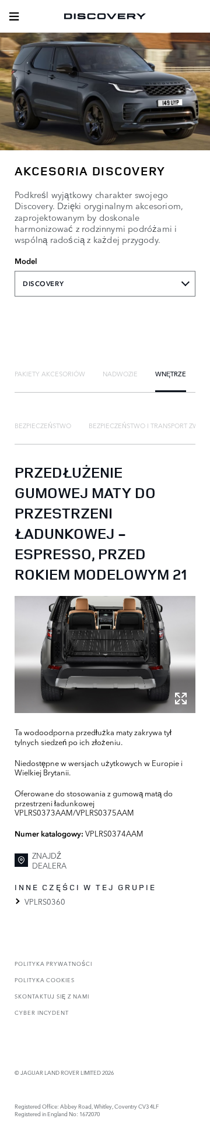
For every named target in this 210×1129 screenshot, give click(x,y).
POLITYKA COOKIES (45, 979)
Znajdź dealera (49, 860)
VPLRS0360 (44, 901)
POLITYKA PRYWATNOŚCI (53, 963)
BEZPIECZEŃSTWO (43, 425)
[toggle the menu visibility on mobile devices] (14, 16)
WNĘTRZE (170, 373)
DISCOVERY (43, 284)
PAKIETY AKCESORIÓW (50, 373)
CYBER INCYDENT (42, 1012)
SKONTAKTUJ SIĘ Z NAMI (52, 996)
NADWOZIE (120, 373)
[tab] (50, 373)
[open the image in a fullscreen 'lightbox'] (105, 655)
